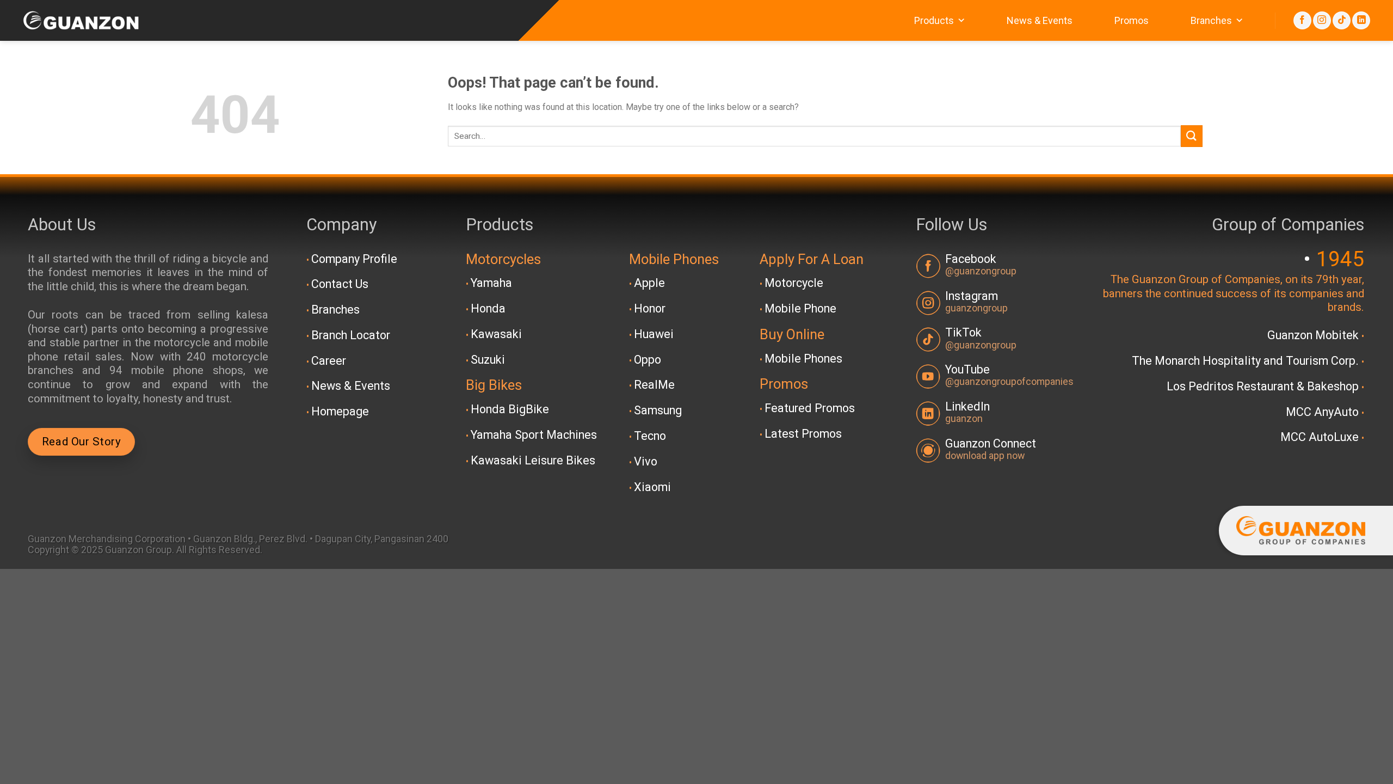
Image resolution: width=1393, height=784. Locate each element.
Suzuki (488, 359)
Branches (1211, 20)
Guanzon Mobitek (1314, 335)
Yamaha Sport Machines (534, 435)
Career (328, 360)
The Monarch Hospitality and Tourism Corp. (1246, 360)
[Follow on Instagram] (1322, 20)
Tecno (650, 436)
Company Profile (354, 259)
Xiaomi (652, 487)
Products (934, 20)
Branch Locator (350, 335)
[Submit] (1192, 135)
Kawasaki (496, 334)
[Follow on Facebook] (1302, 20)
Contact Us (339, 284)
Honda (488, 308)
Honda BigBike (510, 409)
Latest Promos (803, 433)
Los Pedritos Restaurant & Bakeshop (1264, 386)
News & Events (1040, 20)
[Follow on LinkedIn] (1361, 20)
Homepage (340, 411)
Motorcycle (794, 283)
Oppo (647, 359)
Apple (649, 283)
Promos (1131, 20)
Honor (649, 308)
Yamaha (491, 283)
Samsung (658, 410)
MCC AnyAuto (1323, 412)
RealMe (654, 384)
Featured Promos (810, 408)
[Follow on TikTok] (1342, 20)
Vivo (645, 461)
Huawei (654, 334)
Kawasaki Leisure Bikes (533, 460)
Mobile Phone (800, 308)
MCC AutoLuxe (1320, 437)
